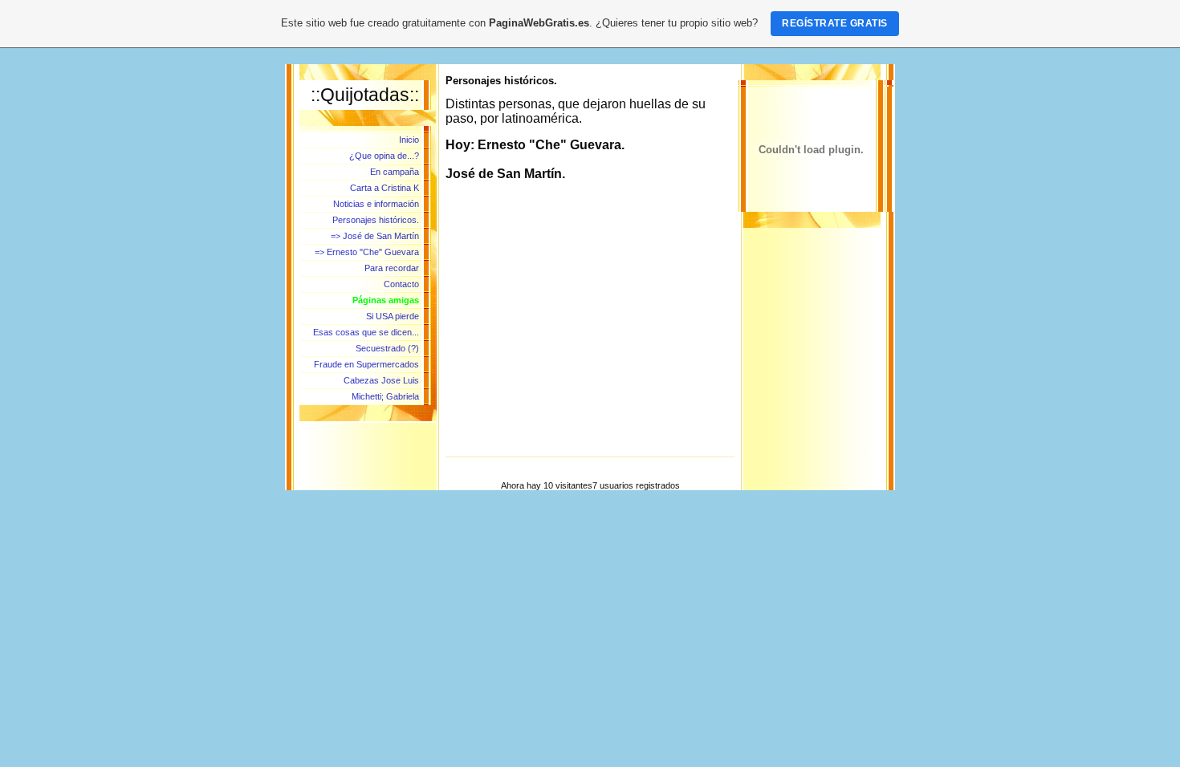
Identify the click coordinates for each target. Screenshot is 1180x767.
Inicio (409, 139)
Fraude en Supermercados (366, 364)
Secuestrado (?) (387, 348)
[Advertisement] (590, 335)
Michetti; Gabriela (385, 396)
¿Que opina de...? (384, 155)
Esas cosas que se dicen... (366, 332)
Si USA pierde (392, 316)
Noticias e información (376, 204)
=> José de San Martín (375, 236)
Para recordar (391, 268)
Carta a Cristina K (384, 188)
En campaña (394, 172)
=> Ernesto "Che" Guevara (367, 252)
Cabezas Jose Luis (381, 380)
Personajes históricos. (375, 220)
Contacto (401, 284)
